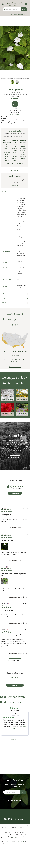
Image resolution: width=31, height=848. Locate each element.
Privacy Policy (20, 841)
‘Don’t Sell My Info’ (17, 837)
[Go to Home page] (15, 4)
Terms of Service (8, 841)
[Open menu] (2, 4)
